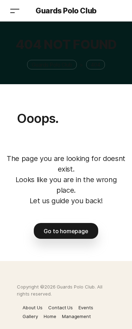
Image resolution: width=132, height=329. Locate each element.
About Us (33, 307)
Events (85, 307)
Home (50, 316)
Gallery (30, 316)
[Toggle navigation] (15, 11)
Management (76, 316)
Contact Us (60, 307)
